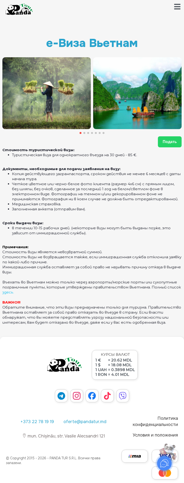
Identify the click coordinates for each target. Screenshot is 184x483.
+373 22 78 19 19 (37, 421)
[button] (80, 133)
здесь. (8, 292)
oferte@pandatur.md (84, 421)
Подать (170, 142)
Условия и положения (155, 435)
